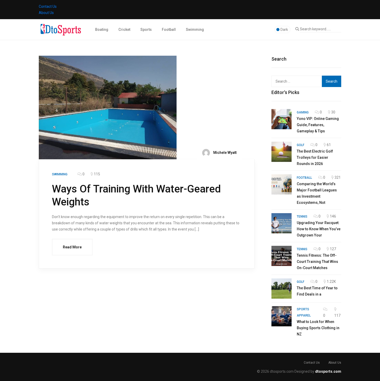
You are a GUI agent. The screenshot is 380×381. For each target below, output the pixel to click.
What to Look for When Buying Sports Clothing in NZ (318, 328)
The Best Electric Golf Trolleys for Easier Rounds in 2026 (315, 157)
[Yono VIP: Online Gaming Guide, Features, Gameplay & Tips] (281, 119)
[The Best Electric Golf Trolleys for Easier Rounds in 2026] (281, 152)
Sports (146, 29)
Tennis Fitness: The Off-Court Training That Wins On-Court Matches (317, 261)
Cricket (124, 29)
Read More (72, 247)
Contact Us (48, 6)
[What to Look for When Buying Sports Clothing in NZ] (281, 316)
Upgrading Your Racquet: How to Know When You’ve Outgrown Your (318, 229)
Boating (101, 29)
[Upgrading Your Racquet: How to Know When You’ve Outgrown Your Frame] (281, 223)
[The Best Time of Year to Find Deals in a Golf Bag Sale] (281, 288)
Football (169, 29)
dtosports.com (328, 371)
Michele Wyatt (224, 152)
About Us (46, 13)
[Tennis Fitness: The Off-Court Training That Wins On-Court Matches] (281, 256)
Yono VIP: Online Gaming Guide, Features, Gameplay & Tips (318, 125)
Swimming (195, 29)
